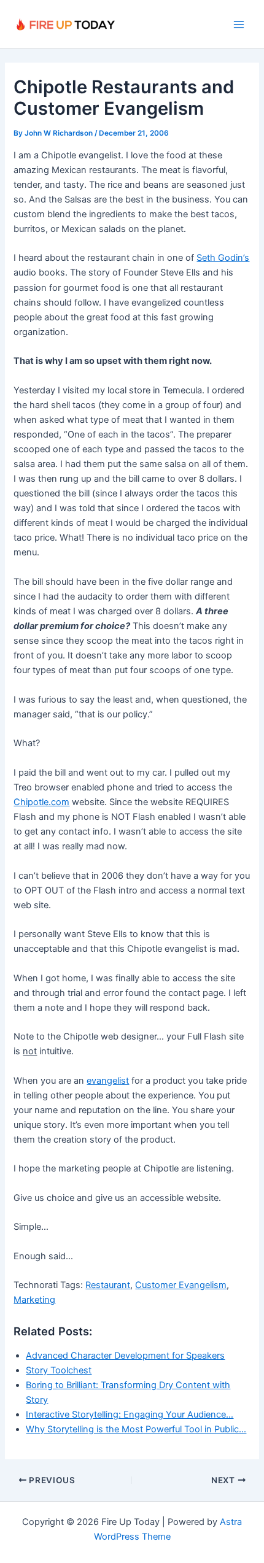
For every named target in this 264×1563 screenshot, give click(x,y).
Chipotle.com (41, 802)
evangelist (108, 1080)
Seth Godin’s (222, 257)
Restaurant (107, 1285)
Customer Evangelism (181, 1285)
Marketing (34, 1299)
